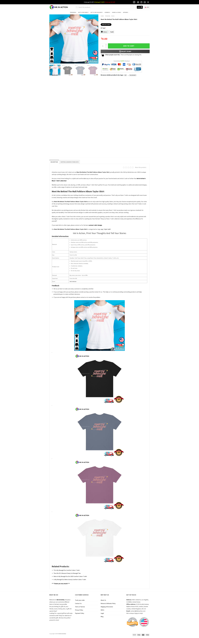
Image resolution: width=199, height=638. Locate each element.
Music (113, 16)
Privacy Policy (79, 610)
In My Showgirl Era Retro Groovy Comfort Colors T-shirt (70, 579)
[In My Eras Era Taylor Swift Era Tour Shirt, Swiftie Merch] (61, 100)
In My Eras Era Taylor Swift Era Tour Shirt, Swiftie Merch (60, 116)
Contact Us (78, 603)
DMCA (102, 610)
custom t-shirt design (95, 225)
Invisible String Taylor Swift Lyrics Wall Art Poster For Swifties (111, 116)
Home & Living (116, 12)
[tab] (54, 162)
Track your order (80, 600)
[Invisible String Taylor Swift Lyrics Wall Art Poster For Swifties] (112, 100)
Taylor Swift (133, 75)
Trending (73, 12)
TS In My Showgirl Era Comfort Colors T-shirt (67, 570)
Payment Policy (79, 613)
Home (102, 16)
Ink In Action (73, 281)
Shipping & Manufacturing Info (70, 162)
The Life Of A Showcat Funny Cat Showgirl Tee (67, 573)
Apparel (125, 12)
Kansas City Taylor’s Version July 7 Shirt (60, 151)
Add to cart (128, 46)
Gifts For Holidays (96, 12)
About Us (103, 600)
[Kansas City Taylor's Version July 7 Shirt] (61, 136)
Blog (102, 616)
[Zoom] (51, 61)
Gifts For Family (83, 12)
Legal (102, 613)
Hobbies (107, 12)
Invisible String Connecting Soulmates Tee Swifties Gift (86, 116)
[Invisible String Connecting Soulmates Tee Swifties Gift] (87, 100)
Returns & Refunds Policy (108, 603)
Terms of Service (80, 607)
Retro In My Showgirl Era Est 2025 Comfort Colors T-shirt (70, 576)
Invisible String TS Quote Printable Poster (137, 116)
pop (125, 75)
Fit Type (103, 28)
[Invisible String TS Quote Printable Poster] (137, 100)
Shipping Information (107, 607)
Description (54, 162)
